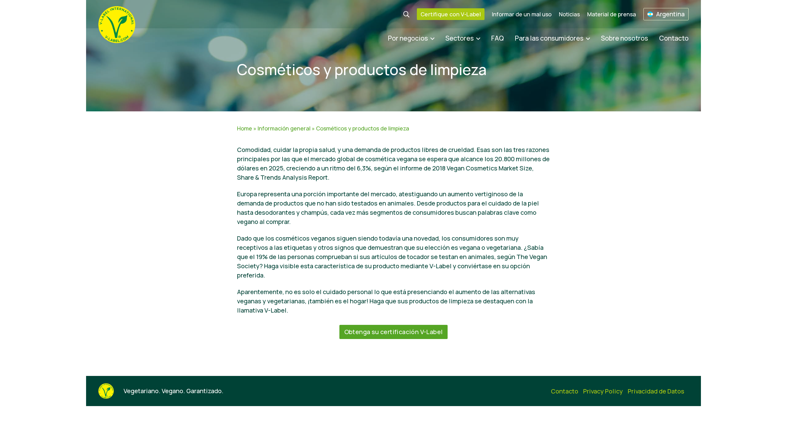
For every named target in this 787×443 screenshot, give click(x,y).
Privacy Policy (603, 391)
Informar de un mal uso (522, 14)
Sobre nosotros (624, 38)
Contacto (674, 38)
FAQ (497, 38)
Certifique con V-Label (451, 14)
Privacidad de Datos (656, 391)
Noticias (569, 14)
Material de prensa (611, 14)
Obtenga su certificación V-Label (393, 332)
